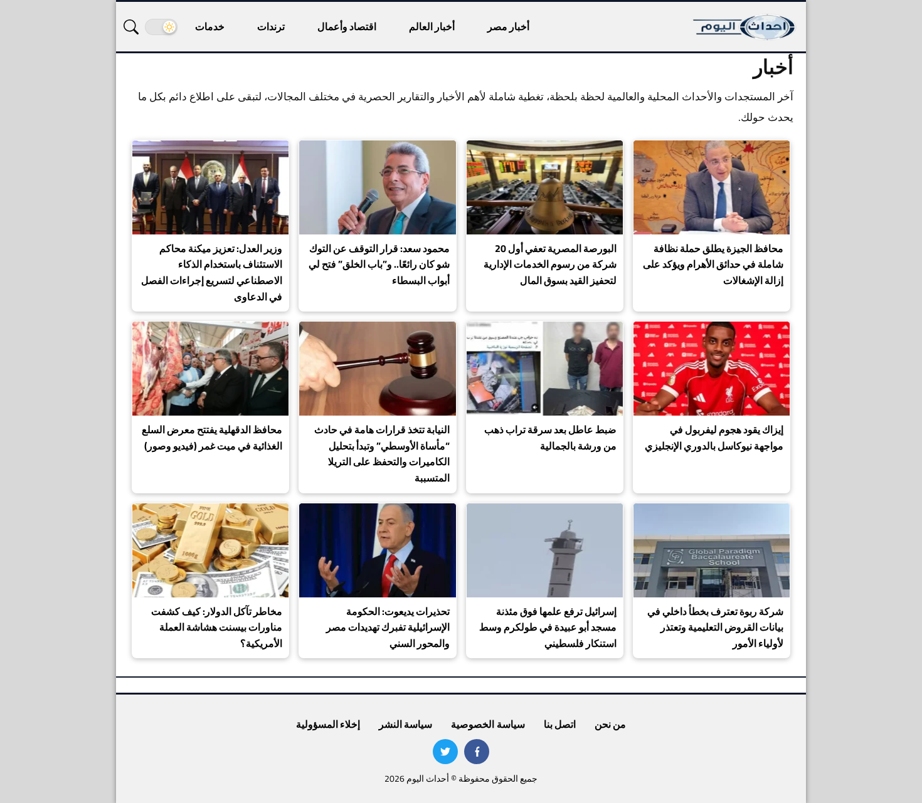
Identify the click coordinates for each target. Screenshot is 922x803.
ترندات (271, 26)
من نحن (610, 724)
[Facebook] (476, 751)
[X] (445, 751)
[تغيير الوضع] (161, 27)
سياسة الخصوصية (487, 724)
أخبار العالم (432, 26)
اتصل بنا (560, 724)
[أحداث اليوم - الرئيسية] (745, 26)
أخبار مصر (508, 26)
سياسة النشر (405, 724)
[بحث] (131, 26)
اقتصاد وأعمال (346, 26)
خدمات (210, 26)
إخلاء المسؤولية (328, 724)
